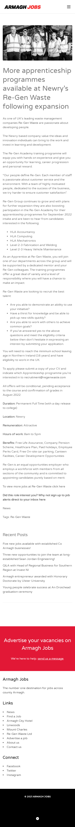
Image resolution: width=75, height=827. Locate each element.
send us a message (51, 658)
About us (13, 742)
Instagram (14, 775)
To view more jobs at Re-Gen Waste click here (34, 486)
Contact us (14, 747)
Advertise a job (17, 738)
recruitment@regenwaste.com (45, 377)
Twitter (11, 770)
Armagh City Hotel (19, 721)
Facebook (13, 766)
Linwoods (13, 725)
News (7, 508)
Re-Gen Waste (28, 123)
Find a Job (14, 716)
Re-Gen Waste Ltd (19, 734)
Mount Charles (17, 729)
